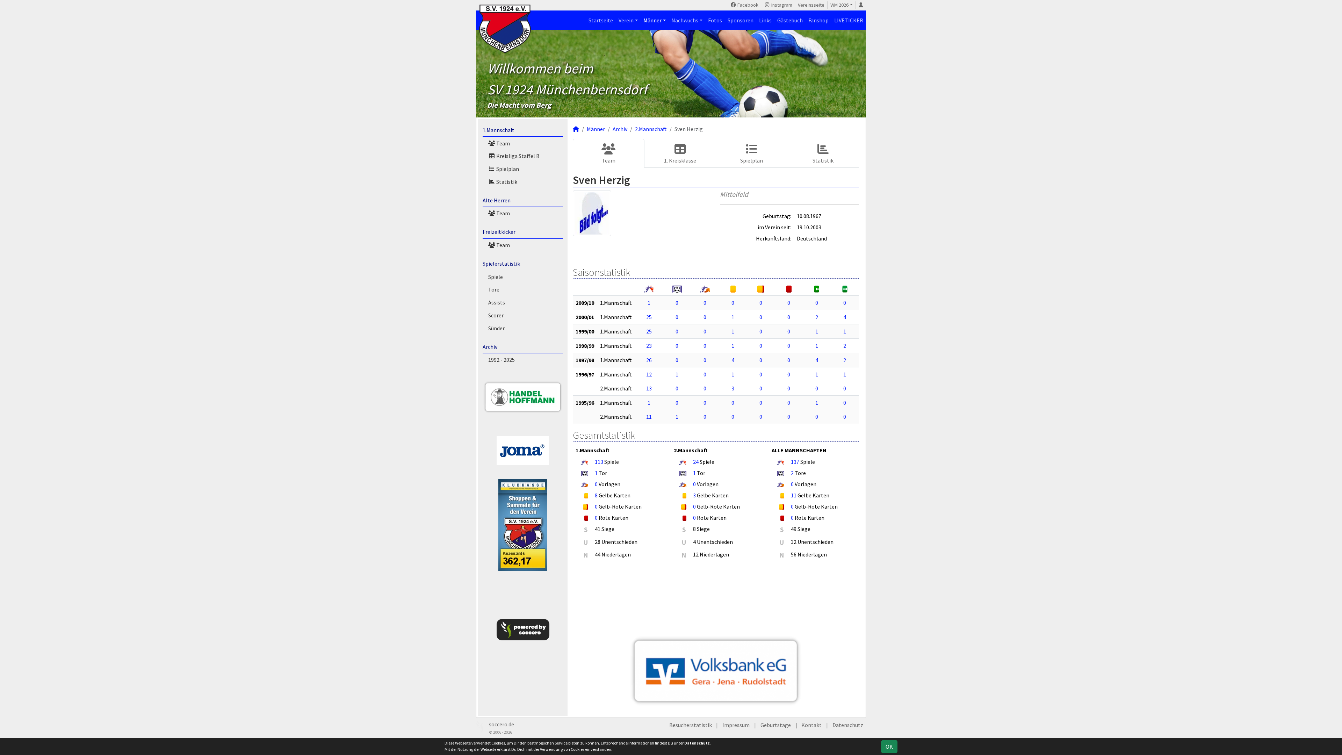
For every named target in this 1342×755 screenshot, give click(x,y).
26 (649, 360)
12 (649, 374)
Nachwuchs (684, 20)
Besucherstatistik (690, 724)
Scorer (496, 315)
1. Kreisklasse (680, 160)
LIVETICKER (848, 20)
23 (649, 345)
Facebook (747, 5)
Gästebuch (790, 20)
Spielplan (507, 168)
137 (795, 461)
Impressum (736, 724)
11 (649, 416)
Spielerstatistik (501, 263)
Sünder (496, 328)
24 (696, 461)
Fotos (715, 20)
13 (649, 388)
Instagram (781, 5)
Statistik (506, 181)
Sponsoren (740, 20)
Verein (626, 20)
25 (649, 317)
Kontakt (811, 724)
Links (765, 20)
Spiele (495, 276)
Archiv (490, 346)
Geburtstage (775, 724)
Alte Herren (497, 200)
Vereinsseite (811, 5)
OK (889, 746)
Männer (652, 20)
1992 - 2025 (501, 359)
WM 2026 (839, 5)
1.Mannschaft (498, 130)
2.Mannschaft (651, 128)
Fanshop (818, 20)
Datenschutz (847, 724)
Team (502, 143)
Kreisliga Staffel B (517, 155)
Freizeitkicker (499, 231)
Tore (493, 289)
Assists (496, 302)
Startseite (601, 20)
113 (599, 461)
